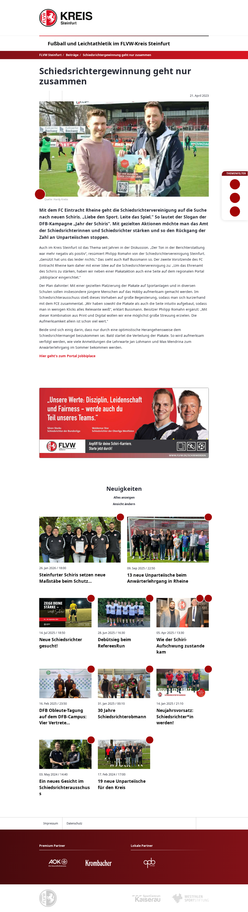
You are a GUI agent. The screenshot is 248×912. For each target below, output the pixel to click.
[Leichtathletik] (234, 198)
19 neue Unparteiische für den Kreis (122, 784)
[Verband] (234, 211)
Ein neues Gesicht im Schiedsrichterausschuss (64, 787)
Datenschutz (74, 823)
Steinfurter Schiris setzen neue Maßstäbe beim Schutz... (72, 578)
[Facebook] (43, 96)
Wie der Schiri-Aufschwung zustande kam (180, 646)
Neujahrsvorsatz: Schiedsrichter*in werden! (175, 716)
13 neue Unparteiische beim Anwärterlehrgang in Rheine (157, 578)
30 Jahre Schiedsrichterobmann (122, 713)
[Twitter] (55, 96)
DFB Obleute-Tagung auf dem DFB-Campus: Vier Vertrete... (62, 716)
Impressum (50, 823)
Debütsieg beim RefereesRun (114, 642)
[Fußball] (234, 184)
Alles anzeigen (124, 497)
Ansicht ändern (124, 504)
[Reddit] (68, 96)
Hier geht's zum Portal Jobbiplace (67, 356)
